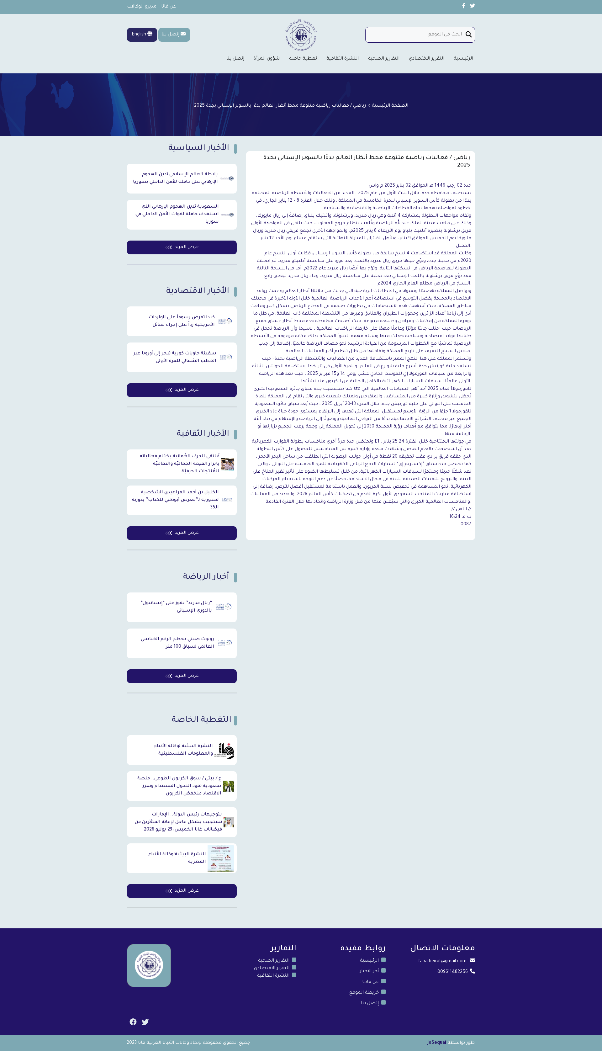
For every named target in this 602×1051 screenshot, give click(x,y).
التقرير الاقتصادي (426, 58)
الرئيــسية (463, 58)
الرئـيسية (369, 960)
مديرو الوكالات (141, 6)
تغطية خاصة (303, 58)
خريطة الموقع (364, 992)
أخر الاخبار (369, 971)
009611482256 (452, 972)
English (139, 34)
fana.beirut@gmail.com (442, 961)
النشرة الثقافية (342, 58)
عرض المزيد (187, 247)
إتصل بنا (170, 34)
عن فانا (168, 6)
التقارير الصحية (383, 58)
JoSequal (436, 1043)
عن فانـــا (370, 982)
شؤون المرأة (267, 58)
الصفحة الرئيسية (390, 106)
